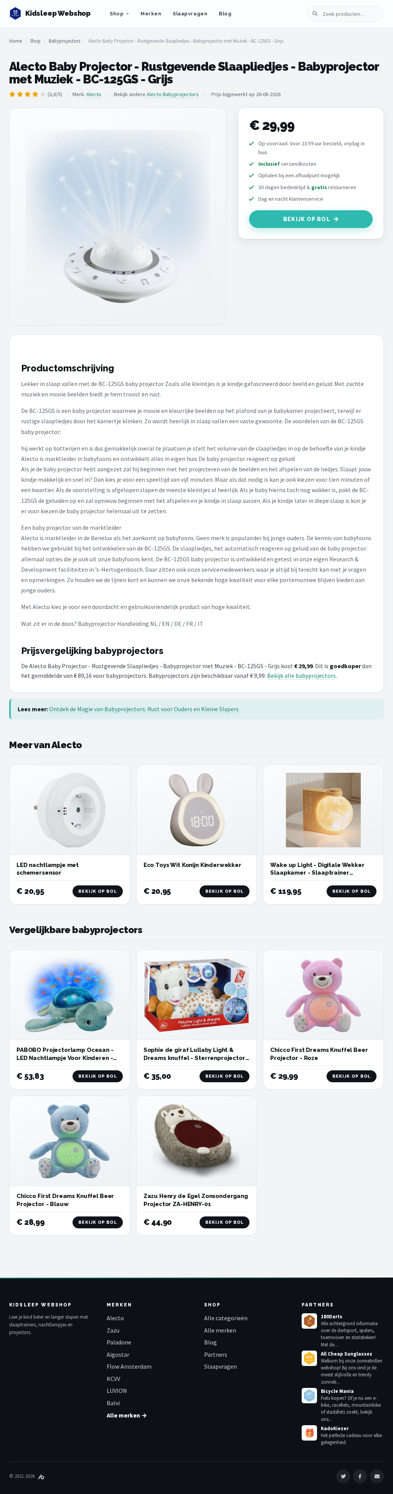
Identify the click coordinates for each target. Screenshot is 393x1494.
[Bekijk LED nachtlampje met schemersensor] (70, 810)
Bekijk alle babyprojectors (301, 675)
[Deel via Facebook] (360, 1476)
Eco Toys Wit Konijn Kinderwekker (192, 865)
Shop (117, 14)
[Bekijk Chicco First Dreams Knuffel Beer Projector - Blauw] (70, 1141)
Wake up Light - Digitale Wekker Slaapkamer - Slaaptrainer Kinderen (317, 873)
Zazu (113, 1330)
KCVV (113, 1379)
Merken (150, 14)
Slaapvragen (190, 14)
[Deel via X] (343, 1476)
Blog (225, 14)
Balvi (113, 1403)
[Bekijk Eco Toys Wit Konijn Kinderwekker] (197, 810)
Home (15, 41)
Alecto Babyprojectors (173, 94)
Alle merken (220, 1330)
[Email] (377, 1476)
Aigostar (118, 1354)
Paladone (119, 1342)
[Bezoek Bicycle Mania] (309, 1395)
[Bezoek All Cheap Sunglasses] (309, 1358)
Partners (215, 1354)
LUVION (117, 1390)
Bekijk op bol (306, 219)
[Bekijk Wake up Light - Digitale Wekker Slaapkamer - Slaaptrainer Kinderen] (323, 810)
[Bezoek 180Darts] (309, 1321)
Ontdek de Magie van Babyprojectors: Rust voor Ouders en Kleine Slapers (144, 709)
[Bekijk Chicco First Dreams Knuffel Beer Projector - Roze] (323, 995)
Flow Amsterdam (129, 1366)
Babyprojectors (64, 41)
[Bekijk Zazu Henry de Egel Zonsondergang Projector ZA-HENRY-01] (197, 1141)
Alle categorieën (226, 1318)
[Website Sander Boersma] (41, 1476)
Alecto (93, 94)
